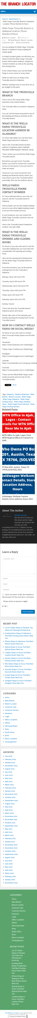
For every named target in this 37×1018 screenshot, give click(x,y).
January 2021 (10, 842)
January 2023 (10, 791)
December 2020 (11, 845)
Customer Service (12, 710)
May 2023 (8, 778)
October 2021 (10, 823)
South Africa (9, 732)
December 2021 (11, 816)
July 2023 (8, 772)
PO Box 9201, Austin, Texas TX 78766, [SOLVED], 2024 (15, 468)
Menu (3, 11)
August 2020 (10, 857)
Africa (7, 698)
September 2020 (11, 854)
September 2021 (11, 826)
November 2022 (11, 794)
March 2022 (9, 813)
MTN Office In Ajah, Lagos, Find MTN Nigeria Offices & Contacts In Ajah (17, 437)
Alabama (10, 394)
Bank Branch (15, 40)
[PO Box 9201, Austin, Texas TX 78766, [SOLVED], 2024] (18, 454)
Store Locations (11, 739)
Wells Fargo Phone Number (18, 404)
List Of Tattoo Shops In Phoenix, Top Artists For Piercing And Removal (18, 955)
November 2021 (11, 819)
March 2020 (9, 873)
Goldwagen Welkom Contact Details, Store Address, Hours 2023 (17, 497)
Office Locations (11, 720)
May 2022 (8, 807)
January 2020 (10, 880)
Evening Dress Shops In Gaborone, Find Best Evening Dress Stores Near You (19, 635)
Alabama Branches (22, 394)
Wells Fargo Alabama (11, 399)
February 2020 (10, 876)
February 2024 (10, 759)
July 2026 (8, 756)
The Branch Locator (12, 1013)
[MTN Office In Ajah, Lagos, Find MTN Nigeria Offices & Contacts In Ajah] (18, 422)
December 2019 (11, 883)
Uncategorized (10, 742)
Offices (7, 723)
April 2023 (8, 782)
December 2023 (11, 766)
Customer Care (8, 43)
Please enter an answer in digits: (15, 601)
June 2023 (9, 775)
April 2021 (8, 832)
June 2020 (9, 864)
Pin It (14, 385)
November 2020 (11, 848)
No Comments (24, 43)
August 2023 (9, 769)
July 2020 (8, 861)
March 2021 (9, 835)
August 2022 (9, 804)
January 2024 (10, 763)
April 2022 (8, 810)
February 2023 (10, 788)
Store (7, 735)
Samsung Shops (11, 726)
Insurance (8, 713)
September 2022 (11, 800)
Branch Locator (10, 38)
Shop (7, 729)
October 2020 (10, 851)
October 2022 (10, 797)
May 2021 (8, 829)
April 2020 (9, 870)
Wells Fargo (26, 397)
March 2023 (9, 785)
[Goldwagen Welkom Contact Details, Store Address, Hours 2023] (18, 484)
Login (7, 716)
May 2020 (8, 867)
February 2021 (10, 838)
